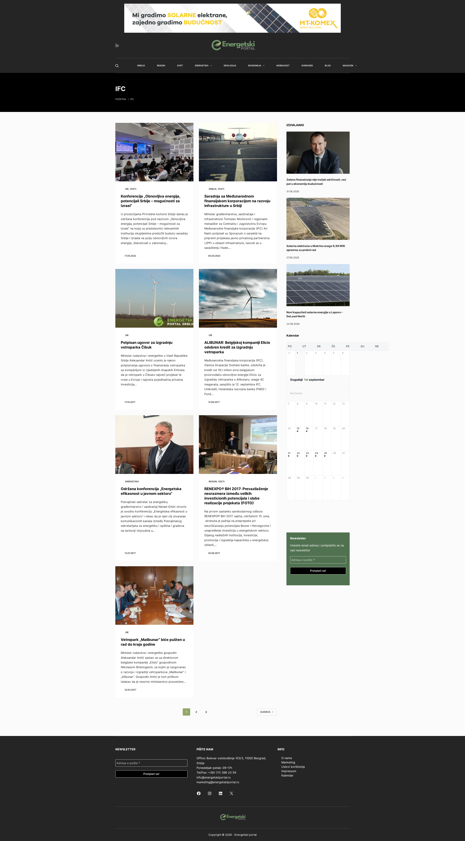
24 (316, 453)
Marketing (288, 762)
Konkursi (307, 65)
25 (325, 453)
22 (298, 453)
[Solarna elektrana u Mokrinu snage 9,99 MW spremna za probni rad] (318, 219)
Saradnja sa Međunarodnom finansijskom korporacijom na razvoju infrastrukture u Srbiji (237, 201)
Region (161, 65)
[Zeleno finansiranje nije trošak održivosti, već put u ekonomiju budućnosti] (318, 153)
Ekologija (230, 65)
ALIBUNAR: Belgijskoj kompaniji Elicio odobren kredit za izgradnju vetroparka (237, 347)
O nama (286, 758)
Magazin (348, 65)
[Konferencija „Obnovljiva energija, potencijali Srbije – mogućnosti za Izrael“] (154, 152)
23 (307, 453)
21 (289, 453)
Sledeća (265, 712)
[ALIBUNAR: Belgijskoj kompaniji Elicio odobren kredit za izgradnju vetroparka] (238, 298)
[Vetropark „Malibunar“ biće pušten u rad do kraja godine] (154, 595)
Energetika (202, 65)
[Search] (116, 65)
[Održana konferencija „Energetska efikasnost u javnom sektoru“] (154, 444)
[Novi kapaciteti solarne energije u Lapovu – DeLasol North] (318, 285)
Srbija (141, 65)
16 (307, 428)
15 (298, 428)
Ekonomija (254, 65)
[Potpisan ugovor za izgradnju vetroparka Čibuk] (154, 298)
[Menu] (117, 45)
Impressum (288, 771)
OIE (127, 189)
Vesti (133, 189)
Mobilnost (283, 65)
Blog (328, 65)
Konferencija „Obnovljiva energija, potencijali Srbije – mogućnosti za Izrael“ (150, 201)
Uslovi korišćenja (293, 766)
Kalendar (287, 775)
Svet (180, 65)
